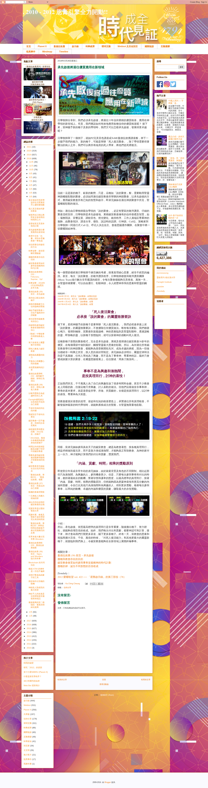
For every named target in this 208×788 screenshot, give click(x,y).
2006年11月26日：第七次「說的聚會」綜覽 (75, 301)
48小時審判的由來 (32, 681)
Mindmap (47, 51)
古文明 (27, 750)
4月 (31, 193)
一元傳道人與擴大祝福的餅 (36, 497)
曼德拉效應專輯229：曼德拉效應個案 (36, 545)
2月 (31, 612)
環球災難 (106, 46)
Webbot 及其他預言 (128, 46)
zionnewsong (162, 273)
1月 (31, 616)
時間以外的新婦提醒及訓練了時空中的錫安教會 (37, 448)
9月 (31, 173)
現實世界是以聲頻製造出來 (36, 509)
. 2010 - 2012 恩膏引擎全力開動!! (65, 11)
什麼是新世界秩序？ (32, 676)
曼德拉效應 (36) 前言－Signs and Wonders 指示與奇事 (36, 555)
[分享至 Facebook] (99, 583)
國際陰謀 (149, 46)
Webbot (27, 705)
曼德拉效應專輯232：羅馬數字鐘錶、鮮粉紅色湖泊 (37, 377)
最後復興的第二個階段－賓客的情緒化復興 (37, 604)
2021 (29, 147)
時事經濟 (90, 46)
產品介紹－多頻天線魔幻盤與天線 (176, 137)
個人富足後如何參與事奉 (36, 209)
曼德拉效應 (59, 46)
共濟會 (27, 714)
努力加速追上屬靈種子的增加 (36, 343)
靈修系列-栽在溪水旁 (166, 277)
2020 (29, 151)
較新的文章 (62, 680)
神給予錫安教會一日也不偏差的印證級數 (37, 312)
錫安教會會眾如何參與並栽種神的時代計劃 (37, 265)
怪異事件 (30, 51)
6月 (31, 185)
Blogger (108, 782)
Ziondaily (161, 291)
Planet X (42, 46)
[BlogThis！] (94, 583)
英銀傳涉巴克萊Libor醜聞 (175, 185)
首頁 (28, 46)
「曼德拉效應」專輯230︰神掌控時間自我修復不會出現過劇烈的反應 (37, 528)
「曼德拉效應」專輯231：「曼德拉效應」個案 (36, 477)
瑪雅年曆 (28, 764)
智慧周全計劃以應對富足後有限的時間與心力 (37, 217)
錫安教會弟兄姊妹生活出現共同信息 (37, 468)
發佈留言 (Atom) (107, 695)
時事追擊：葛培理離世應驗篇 (36, 252)
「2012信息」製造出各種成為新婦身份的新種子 (37, 440)
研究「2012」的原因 (33, 667)
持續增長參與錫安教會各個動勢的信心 (37, 327)
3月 (31, 196)
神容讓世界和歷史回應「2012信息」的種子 (36, 431)
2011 (29, 644)
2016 (29, 624)
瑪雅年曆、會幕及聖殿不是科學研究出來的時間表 (37, 517)
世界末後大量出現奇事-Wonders (36, 537)
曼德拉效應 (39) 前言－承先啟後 (76, 555)
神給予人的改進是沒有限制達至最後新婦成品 (37, 596)
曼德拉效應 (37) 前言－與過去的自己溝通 (37, 485)
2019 (29, 155)
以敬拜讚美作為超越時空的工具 (36, 394)
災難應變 (165, 46)
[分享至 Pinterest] (102, 583)
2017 (29, 621)
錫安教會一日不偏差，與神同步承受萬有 (37, 423)
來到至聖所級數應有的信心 (36, 320)
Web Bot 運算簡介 (32, 685)
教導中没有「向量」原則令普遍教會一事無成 (37, 238)
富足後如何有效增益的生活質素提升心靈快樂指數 (37, 202)
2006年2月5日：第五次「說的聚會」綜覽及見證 (77, 296)
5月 (31, 189)
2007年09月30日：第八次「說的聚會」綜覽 (75, 304)
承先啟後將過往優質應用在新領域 (37, 231)
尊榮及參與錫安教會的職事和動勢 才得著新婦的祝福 (37, 458)
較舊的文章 (145, 680)
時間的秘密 (29, 663)
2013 (29, 636)
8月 (31, 177)
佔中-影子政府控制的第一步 (175, 216)
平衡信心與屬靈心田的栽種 (36, 362)
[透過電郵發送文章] (86, 584)
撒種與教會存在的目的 (70, 559)
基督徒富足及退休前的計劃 (36, 224)
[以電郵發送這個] (91, 583)
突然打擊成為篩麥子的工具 (36, 576)
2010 (29, 648)
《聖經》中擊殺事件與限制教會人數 (37, 336)
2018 (29, 158)
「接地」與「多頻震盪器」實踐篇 (176, 159)
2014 (29, 632)
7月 (31, 181)
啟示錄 (75, 46)
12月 (31, 162)
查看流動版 (104, 684)
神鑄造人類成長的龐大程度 (36, 588)
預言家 (27, 746)
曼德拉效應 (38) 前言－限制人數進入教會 (37, 387)
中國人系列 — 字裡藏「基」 (175, 102)
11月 (31, 166)
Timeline (63, 51)
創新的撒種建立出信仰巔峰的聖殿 (37, 305)
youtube (160, 286)
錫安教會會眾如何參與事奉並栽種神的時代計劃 (84, 562)
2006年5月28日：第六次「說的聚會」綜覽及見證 (78, 299)
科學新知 (28, 741)
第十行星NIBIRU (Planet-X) (36, 672)
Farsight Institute (164, 282)
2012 (29, 640)
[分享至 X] (96, 583)
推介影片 (28, 755)
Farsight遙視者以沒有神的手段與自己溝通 (37, 401)
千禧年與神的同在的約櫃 (36, 409)
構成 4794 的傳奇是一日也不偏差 (37, 570)
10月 (31, 169)
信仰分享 (67, 587)
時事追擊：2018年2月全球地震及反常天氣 (37, 285)
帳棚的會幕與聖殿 (36, 492)
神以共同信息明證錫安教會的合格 (37, 503)
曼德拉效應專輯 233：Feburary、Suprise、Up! (36, 275)
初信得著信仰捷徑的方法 (36, 245)
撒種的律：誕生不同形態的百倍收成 (78, 566)
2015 (29, 628)
